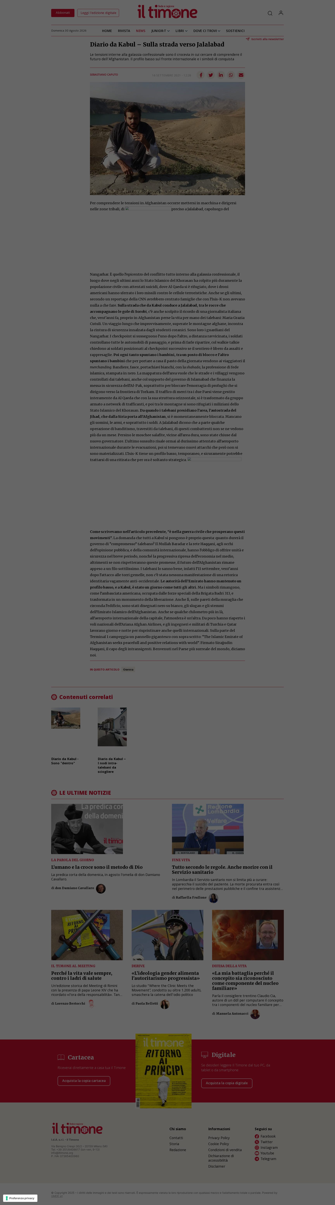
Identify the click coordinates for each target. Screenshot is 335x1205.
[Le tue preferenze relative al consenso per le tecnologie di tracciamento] (20, 1198)
